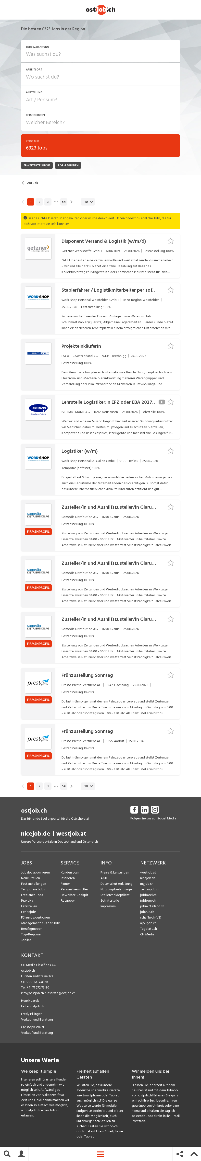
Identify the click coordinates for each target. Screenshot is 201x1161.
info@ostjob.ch (32, 993)
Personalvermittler (74, 889)
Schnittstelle (109, 900)
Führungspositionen (35, 917)
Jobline (26, 940)
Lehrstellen (29, 906)
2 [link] (39, 202)
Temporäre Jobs (33, 889)
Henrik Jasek (30, 1000)
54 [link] (64, 202)
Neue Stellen (30, 878)
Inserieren (68, 878)
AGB (103, 878)
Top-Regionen (31, 934)
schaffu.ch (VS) (150, 917)
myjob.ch (146, 883)
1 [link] (30, 202)
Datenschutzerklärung (116, 883)
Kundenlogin (70, 872)
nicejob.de (35, 834)
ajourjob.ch (148, 923)
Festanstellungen (33, 883)
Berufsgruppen (31, 928)
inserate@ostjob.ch (61, 993)
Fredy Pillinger (31, 1014)
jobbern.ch (148, 900)
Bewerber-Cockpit (74, 895)
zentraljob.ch (149, 889)
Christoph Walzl (32, 1027)
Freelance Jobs (32, 895)
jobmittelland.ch (152, 906)
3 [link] (48, 202)
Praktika (27, 900)
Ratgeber (68, 900)
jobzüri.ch (147, 912)
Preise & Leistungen (114, 872)
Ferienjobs (28, 912)
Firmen (66, 883)
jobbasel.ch (148, 895)
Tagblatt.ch (148, 928)
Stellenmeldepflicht (115, 895)
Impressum (108, 906)
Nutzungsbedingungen (117, 889)
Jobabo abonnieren (35, 872)
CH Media (147, 934)
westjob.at (71, 834)
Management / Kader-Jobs (40, 923)
